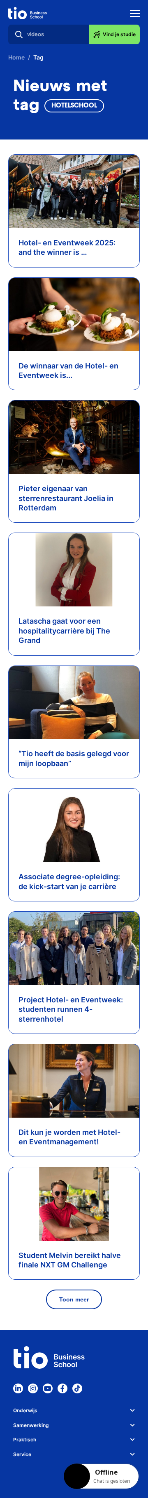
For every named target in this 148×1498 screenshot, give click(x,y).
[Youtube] (48, 1388)
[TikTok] (77, 1388)
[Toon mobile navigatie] (135, 14)
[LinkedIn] (18, 1388)
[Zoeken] (19, 34)
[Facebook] (62, 1388)
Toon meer (74, 1299)
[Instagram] (33, 1388)
